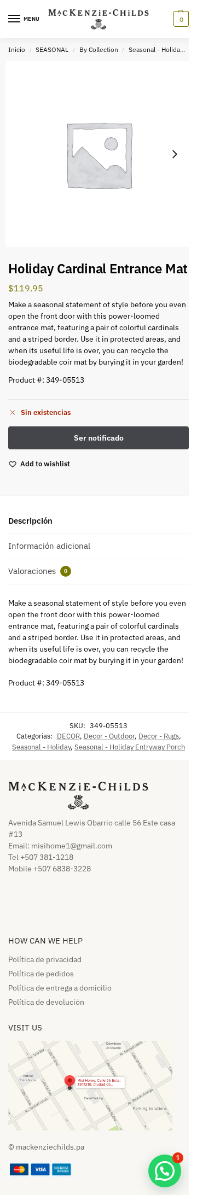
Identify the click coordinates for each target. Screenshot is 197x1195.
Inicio (16, 49)
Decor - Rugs (158, 736)
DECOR (68, 736)
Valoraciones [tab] (37, 571)
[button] (180, 19)
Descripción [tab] (30, 521)
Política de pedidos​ (41, 974)
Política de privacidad (45, 959)
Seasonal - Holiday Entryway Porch (129, 747)
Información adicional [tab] (49, 546)
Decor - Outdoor (109, 736)
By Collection (98, 49)
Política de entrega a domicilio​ (60, 988)
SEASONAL (52, 49)
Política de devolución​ (46, 1002)
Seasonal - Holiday (156, 49)
